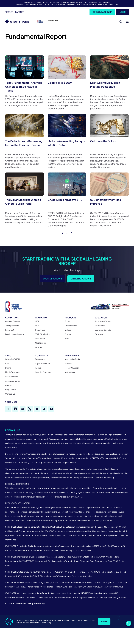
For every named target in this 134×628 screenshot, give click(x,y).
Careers (8, 385)
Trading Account (12, 325)
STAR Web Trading (42, 334)
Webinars (99, 334)
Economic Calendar (103, 330)
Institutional (70, 372)
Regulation (39, 359)
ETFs (67, 338)
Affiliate (68, 363)
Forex (67, 321)
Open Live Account (102, 12)
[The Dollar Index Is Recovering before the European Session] (24, 125)
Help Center (10, 389)
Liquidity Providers (43, 372)
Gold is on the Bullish (103, 141)
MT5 (37, 321)
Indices (68, 330)
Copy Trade (40, 330)
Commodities (71, 325)
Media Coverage (12, 372)
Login (122, 12)
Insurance (39, 368)
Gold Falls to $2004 (60, 82)
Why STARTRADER (13, 359)
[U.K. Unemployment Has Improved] (109, 184)
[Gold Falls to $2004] (67, 67)
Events (8, 368)
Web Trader (40, 338)
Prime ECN (9, 330)
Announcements (12, 381)
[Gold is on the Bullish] (109, 125)
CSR (7, 363)
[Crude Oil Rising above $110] (67, 184)
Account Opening (12, 321)
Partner (19, 12)
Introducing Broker (73, 359)
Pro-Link (38, 347)
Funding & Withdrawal (14, 334)
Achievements (11, 376)
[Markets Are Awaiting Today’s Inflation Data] (67, 125)
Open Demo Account (81, 279)
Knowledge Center (103, 321)
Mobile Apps (40, 343)
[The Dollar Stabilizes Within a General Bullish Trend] (24, 184)
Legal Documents (42, 363)
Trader (9, 12)
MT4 (37, 325)
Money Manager (72, 368)
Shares (68, 334)
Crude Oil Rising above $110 (65, 199)
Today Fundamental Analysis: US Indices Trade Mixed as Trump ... (23, 86)
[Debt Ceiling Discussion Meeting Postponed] (109, 67)
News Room (100, 325)
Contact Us (10, 394)
